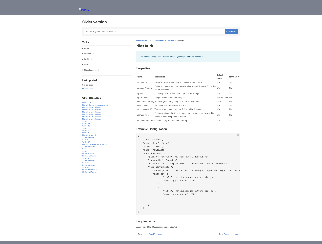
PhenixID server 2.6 (89, 135)
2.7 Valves (85, 140)
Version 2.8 (86, 151)
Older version (141, 40)
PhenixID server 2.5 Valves (91, 116)
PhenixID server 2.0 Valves (91, 107)
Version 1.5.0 (86, 103)
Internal (171, 40)
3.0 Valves (85, 167)
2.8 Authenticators (88, 146)
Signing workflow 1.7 (89, 153)
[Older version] (84, 9)
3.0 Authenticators (159, 40)
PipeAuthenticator (231, 234)
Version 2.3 (86, 128)
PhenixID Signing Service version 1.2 (95, 105)
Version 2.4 (86, 130)
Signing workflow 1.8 (89, 156)
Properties (143, 68)
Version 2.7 (86, 142)
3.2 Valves (85, 163)
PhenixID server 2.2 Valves (91, 110)
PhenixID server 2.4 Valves (91, 114)
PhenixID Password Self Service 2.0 (94, 144)
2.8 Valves (85, 149)
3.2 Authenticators (88, 160)
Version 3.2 (86, 158)
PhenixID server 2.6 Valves (91, 119)
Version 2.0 (86, 121)
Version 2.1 (86, 123)
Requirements (145, 221)
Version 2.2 (86, 126)
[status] (188, 56)
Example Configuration (151, 129)
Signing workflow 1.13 (89, 172)
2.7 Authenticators (88, 137)
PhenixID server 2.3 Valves (91, 112)
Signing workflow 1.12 (89, 170)
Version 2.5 (86, 133)
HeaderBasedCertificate (152, 234)
